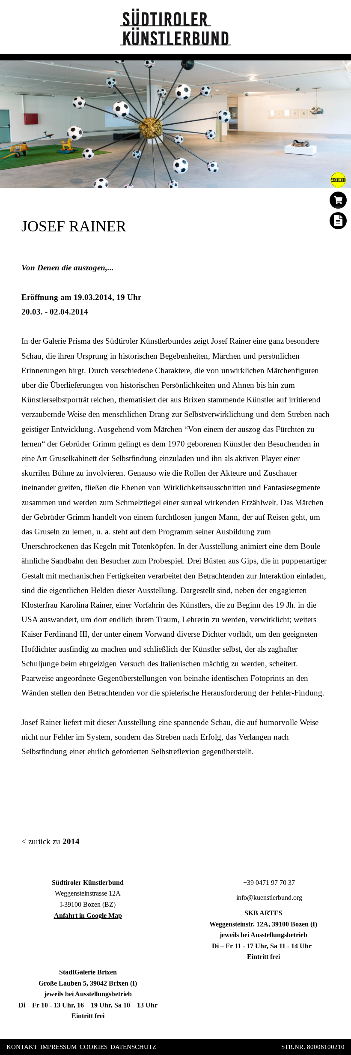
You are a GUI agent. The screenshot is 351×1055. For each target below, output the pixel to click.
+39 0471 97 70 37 (268, 882)
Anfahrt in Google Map (88, 915)
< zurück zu (50, 841)
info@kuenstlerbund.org (268, 897)
